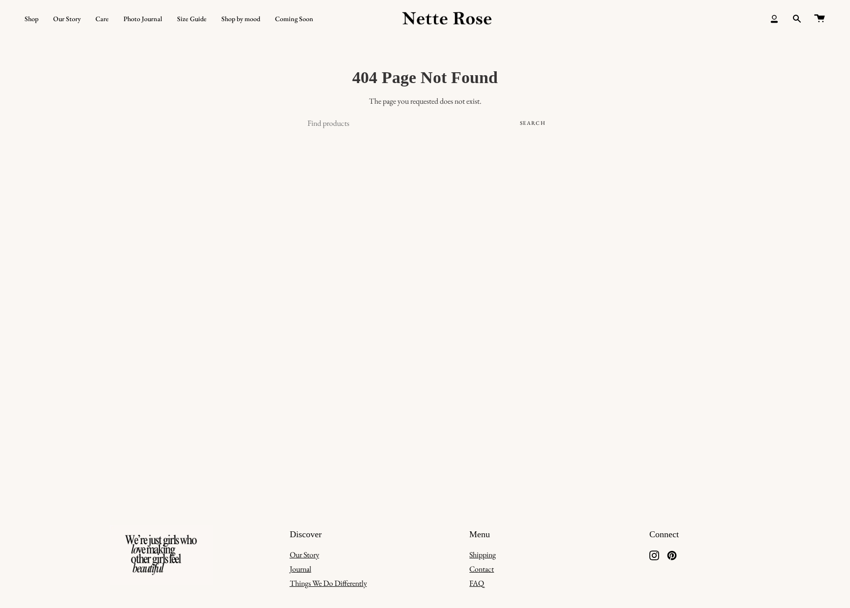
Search (533, 122)
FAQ (476, 583)
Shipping (482, 555)
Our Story (304, 555)
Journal (300, 569)
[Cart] (819, 18)
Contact (481, 569)
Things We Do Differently (328, 583)
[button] (31, 18)
